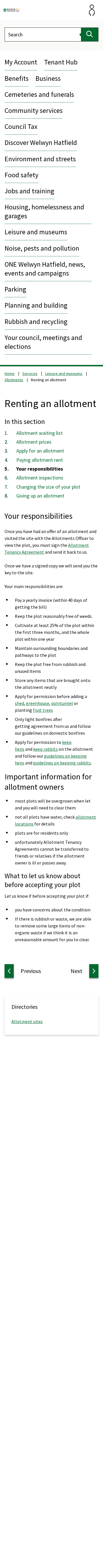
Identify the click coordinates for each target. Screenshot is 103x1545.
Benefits (17, 78)
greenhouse (37, 703)
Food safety (21, 174)
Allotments (14, 379)
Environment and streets (40, 158)
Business (48, 78)
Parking (15, 289)
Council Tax (21, 126)
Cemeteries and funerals (39, 94)
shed (19, 703)
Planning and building (36, 305)
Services (29, 373)
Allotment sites (27, 1021)
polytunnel (62, 703)
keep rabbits (45, 749)
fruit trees (43, 710)
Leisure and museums (36, 231)
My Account (21, 62)
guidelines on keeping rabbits (62, 763)
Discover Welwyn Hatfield (41, 142)
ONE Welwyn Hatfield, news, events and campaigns (45, 269)
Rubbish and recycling (36, 321)
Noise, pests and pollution (42, 248)
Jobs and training (29, 190)
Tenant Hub (61, 62)
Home (10, 373)
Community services (34, 110)
